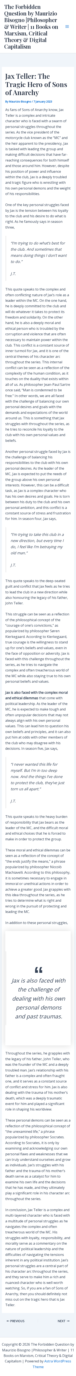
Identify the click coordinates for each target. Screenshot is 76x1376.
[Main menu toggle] (67, 26)
